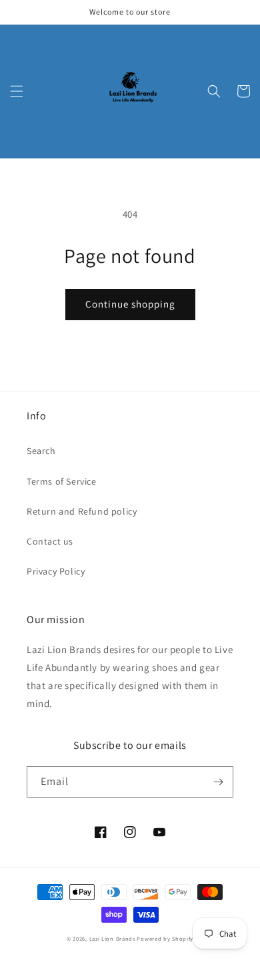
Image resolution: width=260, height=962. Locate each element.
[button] (16, 91)
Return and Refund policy (82, 511)
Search (41, 451)
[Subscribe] (218, 782)
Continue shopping (130, 304)
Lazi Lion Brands (112, 938)
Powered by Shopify (165, 938)
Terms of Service (62, 481)
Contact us (50, 541)
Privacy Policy (56, 571)
